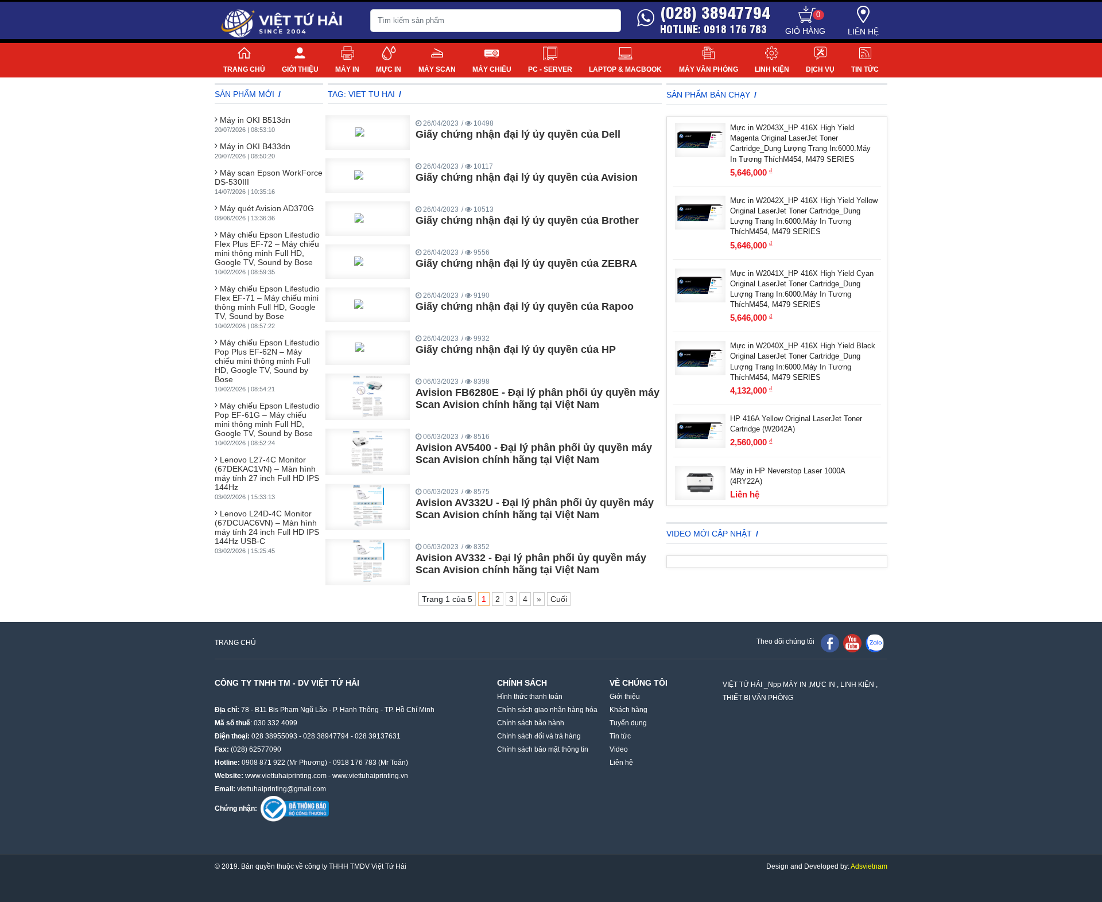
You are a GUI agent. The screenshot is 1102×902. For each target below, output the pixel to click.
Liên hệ (863, 31)
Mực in (388, 69)
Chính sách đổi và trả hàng (539, 736)
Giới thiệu (300, 69)
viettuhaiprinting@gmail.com (281, 789)
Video (619, 749)
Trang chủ (244, 69)
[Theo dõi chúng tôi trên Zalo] (874, 643)
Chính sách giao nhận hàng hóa (547, 710)
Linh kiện (772, 69)
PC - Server (550, 69)
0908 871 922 (263, 763)
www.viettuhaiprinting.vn (370, 776)
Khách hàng (628, 710)
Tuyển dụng (628, 723)
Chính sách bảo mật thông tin (542, 749)
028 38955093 (274, 736)
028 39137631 (378, 736)
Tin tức (865, 69)
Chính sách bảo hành (530, 723)
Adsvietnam (869, 866)
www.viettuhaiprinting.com (286, 776)
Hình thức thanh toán (529, 697)
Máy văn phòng (708, 69)
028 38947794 (326, 736)
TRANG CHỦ (235, 643)
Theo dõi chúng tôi (785, 641)
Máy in (347, 69)
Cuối (558, 599)
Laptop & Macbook (625, 69)
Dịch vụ (820, 69)
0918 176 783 (355, 763)
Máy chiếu (491, 69)
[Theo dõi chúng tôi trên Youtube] (852, 643)
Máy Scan (437, 69)
